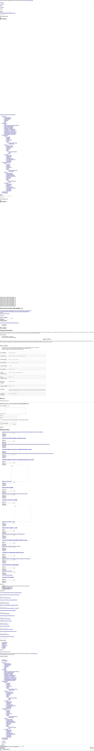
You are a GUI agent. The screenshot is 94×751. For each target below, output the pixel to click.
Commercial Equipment (6, 162)
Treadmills (8, 137)
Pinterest (11, 322)
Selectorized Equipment (11, 175)
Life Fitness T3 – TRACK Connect (10, 131)
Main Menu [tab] (4, 659)
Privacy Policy (4, 642)
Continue (5, 656)
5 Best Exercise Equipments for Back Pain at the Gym (8, 631)
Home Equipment (5, 135)
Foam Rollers (9, 160)
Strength (5, 144)
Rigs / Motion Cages (12, 181)
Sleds (10, 152)
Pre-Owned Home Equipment (7, 575)
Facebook (1, 322)
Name (1, 415)
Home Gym (9, 147)
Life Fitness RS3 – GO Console (9, 132)
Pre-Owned (4, 116)
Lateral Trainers (11, 143)
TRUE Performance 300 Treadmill (10, 133)
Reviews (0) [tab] (4, 325)
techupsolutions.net (34, 653)
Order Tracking (4, 645)
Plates (5, 121)
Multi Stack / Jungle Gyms (11, 176)
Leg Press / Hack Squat (13, 151)
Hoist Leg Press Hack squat (9, 126)
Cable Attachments (10, 158)
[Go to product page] (48, 444)
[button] (1, 194)
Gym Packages (7, 119)
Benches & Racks (10, 145)
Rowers (8, 168)
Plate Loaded (9, 177)
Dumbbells (6, 120)
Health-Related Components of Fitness (6, 620)
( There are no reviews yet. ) (5, 313)
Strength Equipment (7, 118)
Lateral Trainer (11, 171)
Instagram (9, 651)
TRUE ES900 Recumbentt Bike (9, 134)
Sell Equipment (4, 191)
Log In (1, 8)
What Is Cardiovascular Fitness (5, 626)
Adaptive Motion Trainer (13, 142)
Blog (1, 5)
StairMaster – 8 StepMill (8, 128)
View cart (1, 656)
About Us (2, 2)
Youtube (6, 651)
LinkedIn (7, 322)
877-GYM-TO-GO (29, 0)
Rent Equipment (5, 192)
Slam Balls (8, 157)
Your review (2, 413)
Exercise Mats (9, 161)
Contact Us (2, 4)
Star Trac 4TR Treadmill (8, 127)
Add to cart (92, 747)
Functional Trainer (10, 174)
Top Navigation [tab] (5, 660)
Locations (2, 7)
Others (8, 141)
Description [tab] (4, 324)
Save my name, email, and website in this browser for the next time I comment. (14, 419)
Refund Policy (4, 643)
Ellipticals (8, 165)
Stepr (5, 124)
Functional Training (10, 146)
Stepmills (8, 166)
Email (14, 322)
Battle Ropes (9, 190)
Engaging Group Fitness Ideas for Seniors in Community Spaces (10, 594)
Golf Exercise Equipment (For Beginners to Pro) (7, 615)
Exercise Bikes (9, 167)
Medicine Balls (9, 155)
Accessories (6, 154)
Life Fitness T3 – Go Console (9, 130)
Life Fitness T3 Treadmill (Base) (10, 129)
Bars (5, 122)
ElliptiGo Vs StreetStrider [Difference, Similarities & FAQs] (9, 605)
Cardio (5, 136)
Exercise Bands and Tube (11, 159)
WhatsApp (17, 322)
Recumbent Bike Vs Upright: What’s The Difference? (8, 610)
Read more (4, 445)
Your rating (2, 405)
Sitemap (3, 648)
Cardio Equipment (7, 117)
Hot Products (4, 123)
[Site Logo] (7, 13)
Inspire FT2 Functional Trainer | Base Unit (11, 125)
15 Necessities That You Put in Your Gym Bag (7, 636)
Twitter (5, 322)
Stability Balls (9, 156)
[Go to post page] (10, 592)
